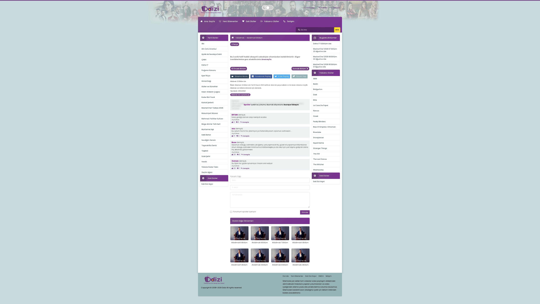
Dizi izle (286, 276)
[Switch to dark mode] (268, 7)
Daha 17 (205, 65)
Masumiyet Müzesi (210, 113)
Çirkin (204, 59)
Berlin (315, 84)
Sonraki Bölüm (299, 68)
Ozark (315, 116)
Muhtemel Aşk (208, 129)
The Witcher (318, 164)
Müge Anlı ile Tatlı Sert (211, 124)
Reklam (324, 7)
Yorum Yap (301, 76)
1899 (315, 78)
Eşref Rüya (206, 75)
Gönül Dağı (206, 81)
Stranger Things (320, 148)
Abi (203, 43)
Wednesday (318, 170)
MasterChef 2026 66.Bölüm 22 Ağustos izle (325, 57)
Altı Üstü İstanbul (209, 49)
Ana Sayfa (209, 21)
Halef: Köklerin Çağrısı (211, 92)
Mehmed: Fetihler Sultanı (212, 119)
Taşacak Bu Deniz (209, 145)
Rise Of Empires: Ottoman (324, 127)
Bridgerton (317, 89)
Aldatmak (240, 38)
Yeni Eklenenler (230, 21)
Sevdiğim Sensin (209, 140)
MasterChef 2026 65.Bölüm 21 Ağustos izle (325, 65)
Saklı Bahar (206, 135)
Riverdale (317, 132)
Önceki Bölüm (239, 68)
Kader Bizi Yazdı (208, 97)
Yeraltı (204, 161)
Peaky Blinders (319, 121)
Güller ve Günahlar (210, 86)
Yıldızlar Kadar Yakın (210, 167)
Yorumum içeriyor (244, 211)
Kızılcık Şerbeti (208, 102)
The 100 (316, 154)
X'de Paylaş (283, 76)
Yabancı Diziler (271, 21)
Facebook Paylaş (263, 76)
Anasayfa (266, 59)
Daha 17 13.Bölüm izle (322, 43)
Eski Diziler (251, 21)
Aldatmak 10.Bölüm (255, 38)
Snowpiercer (318, 137)
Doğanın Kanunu (209, 70)
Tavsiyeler (310, 7)
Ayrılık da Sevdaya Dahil (212, 54)
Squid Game (318, 143)
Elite (315, 100)
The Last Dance (320, 159)
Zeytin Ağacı (207, 172)
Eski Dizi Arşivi (207, 184)
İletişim (336, 7)
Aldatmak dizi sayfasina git (240, 95)
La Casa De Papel (320, 105)
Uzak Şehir (206, 156)
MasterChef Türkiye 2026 (212, 108)
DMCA (321, 276)
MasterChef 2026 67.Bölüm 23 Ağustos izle (325, 50)
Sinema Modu (241, 76)
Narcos (316, 110)
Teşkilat (205, 151)
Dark (315, 94)
